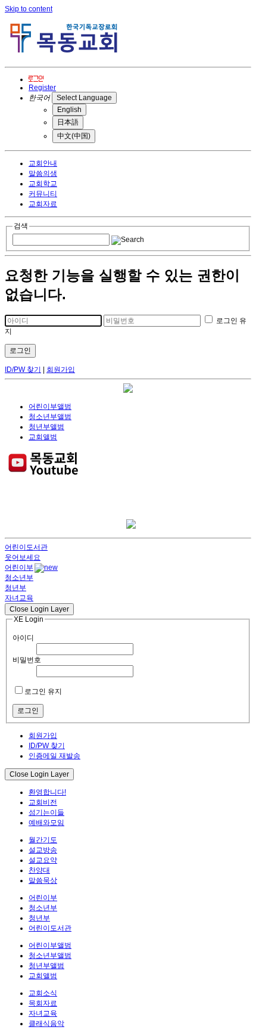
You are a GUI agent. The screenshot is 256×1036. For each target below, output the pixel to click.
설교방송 (43, 850)
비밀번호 (27, 660)
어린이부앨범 (50, 406)
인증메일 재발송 (54, 756)
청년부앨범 (46, 427)
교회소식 (43, 993)
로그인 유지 (43, 691)
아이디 (23, 638)
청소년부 (43, 908)
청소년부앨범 (50, 416)
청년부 (39, 918)
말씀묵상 (43, 880)
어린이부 (43, 898)
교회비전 (43, 802)
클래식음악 (46, 1023)
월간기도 (43, 840)
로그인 (20, 350)
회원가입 (60, 369)
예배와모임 (46, 822)
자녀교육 (43, 1013)
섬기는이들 (46, 812)
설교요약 (43, 860)
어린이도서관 (50, 928)
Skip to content (28, 9)
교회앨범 (43, 437)
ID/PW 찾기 (23, 369)
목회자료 (43, 1003)
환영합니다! (47, 792)
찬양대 (39, 870)
